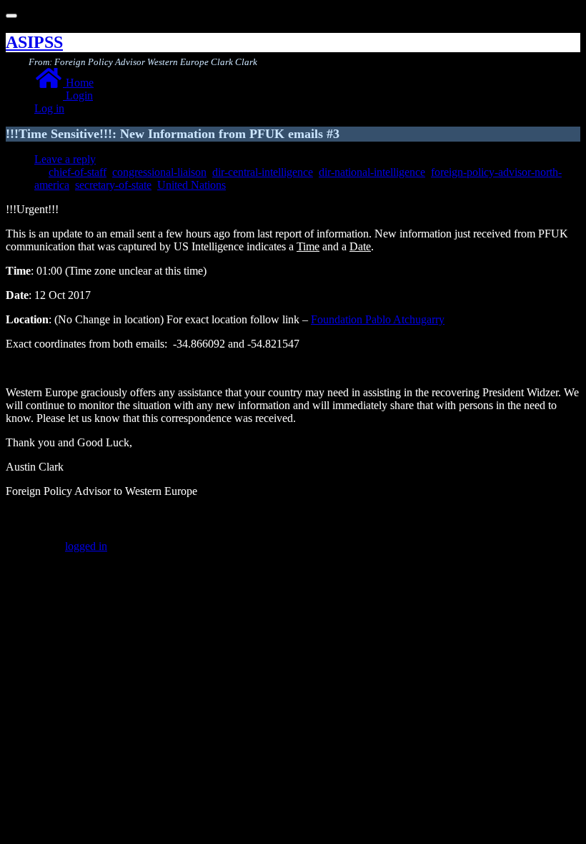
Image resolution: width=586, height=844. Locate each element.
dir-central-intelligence (262, 172)
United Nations (191, 185)
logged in (86, 546)
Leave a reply (65, 159)
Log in (49, 108)
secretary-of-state (113, 185)
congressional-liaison (159, 172)
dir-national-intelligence (372, 172)
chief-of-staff (77, 172)
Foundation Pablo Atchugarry (378, 319)
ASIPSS (34, 42)
